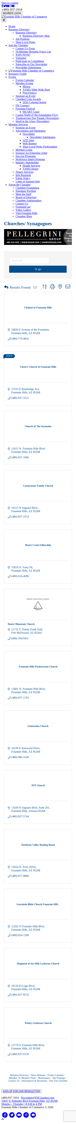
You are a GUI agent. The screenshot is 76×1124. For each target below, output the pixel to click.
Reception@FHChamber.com (37, 1097)
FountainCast (23, 206)
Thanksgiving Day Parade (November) (37, 118)
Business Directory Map (36, 35)
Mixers (26, 86)
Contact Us (22, 203)
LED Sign (28, 140)
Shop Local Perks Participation (40, 146)
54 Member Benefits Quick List (33, 51)
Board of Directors (26, 197)
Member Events (24, 83)
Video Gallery (23, 209)
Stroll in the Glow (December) (32, 121)
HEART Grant (31, 111)
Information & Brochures (34, 1080)
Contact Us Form (25, 48)
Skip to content (9, 2)
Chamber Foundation (27, 187)
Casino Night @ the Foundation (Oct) (37, 114)
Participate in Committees (30, 61)
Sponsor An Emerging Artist (31, 152)
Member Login (24, 149)
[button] (6, 287)
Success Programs (26, 156)
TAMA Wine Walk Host (36, 89)
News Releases (38, 1075)
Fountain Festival (25, 108)
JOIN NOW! (23, 54)
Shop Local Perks (25, 42)
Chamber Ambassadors (28, 200)
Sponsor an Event (25, 95)
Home (11, 26)
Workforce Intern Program (30, 159)
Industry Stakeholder (27, 162)
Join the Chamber (18, 45)
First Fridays (30, 92)
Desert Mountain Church (21, 624)
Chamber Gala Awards (28, 99)
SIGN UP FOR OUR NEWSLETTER (21, 1091)
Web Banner (30, 143)
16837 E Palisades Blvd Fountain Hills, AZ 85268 (29, 1102)
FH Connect (22, 105)
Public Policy (23, 178)
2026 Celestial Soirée (34, 102)
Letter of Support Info (28, 181)
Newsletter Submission (28, 67)
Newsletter (29, 133)
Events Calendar (25, 80)
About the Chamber (19, 184)
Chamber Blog (24, 216)
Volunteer (21, 57)
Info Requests (23, 175)
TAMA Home (30, 168)
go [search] (39, 269)
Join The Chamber (58, 1080)
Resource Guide (17, 73)
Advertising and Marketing (31, 130)
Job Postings (23, 38)
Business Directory (19, 29)
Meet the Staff (23, 194)
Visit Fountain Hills (26, 213)
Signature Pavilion (26, 190)
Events (12, 76)
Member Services (18, 124)
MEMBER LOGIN (12, 13)
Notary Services (24, 171)
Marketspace (44, 1078)
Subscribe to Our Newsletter (31, 64)
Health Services (31, 165)
